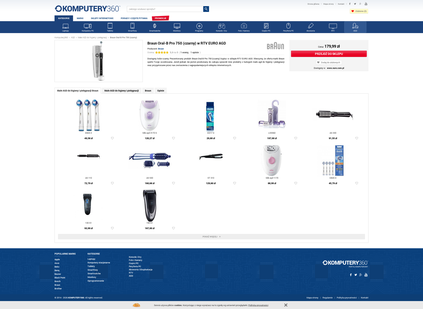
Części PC (266, 30)
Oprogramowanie (96, 281)
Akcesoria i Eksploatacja (140, 269)
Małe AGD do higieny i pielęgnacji (92, 37)
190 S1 (149, 223)
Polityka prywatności (347, 297)
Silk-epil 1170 (272, 178)
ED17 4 (210, 133)
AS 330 (333, 133)
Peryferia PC (288, 30)
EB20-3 (88, 133)
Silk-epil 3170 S (149, 133)
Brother (58, 288)
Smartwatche (154, 30)
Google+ (360, 4)
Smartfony (132, 30)
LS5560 (271, 133)
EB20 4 (333, 178)
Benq (57, 270)
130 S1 (88, 223)
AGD (355, 30)
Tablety (110, 30)
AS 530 (149, 178)
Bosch (57, 281)
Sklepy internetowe (102, 18)
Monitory (177, 30)
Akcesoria (311, 30)
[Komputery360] (88, 10)
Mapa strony (312, 297)
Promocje (160, 18)
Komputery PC (88, 30)
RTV (333, 30)
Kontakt (364, 297)
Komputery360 (61, 37)
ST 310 (211, 178)
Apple (57, 259)
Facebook (350, 4)
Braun (161, 48)
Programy (199, 30)
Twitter (355, 4)
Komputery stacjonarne (99, 263)
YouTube (366, 4)
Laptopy (65, 30)
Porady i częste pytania (134, 18)
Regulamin (328, 297)
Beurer (58, 274)
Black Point (60, 278)
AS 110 (88, 178)
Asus (57, 263)
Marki (80, 18)
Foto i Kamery (244, 30)
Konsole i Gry (221, 30)
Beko (57, 267)
